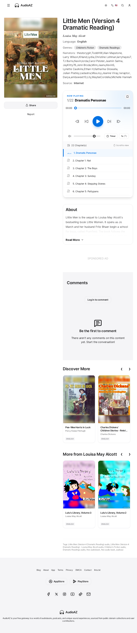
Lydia (91, 57)
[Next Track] (118, 121)
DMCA (79, 570)
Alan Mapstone (112, 53)
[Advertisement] (98, 258)
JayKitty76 (69, 65)
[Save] (127, 96)
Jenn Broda (84, 65)
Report (30, 114)
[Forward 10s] (109, 121)
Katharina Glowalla (105, 69)
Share (32, 105)
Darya (66, 77)
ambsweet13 (78, 77)
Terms (60, 570)
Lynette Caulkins (73, 69)
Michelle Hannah (121, 77)
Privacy (69, 570)
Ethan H (89, 69)
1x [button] (122, 136)
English (82, 41)
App (53, 570)
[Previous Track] (77, 121)
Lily (89, 77)
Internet (79, 83)
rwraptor (124, 73)
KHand (83, 57)
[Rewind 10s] (86, 121)
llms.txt (97, 570)
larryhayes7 (124, 57)
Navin (77, 61)
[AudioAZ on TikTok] (80, 594)
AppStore (59, 581)
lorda (85, 61)
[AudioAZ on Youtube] (72, 594)
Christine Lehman (105, 57)
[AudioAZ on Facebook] (48, 594)
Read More (73, 239)
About (46, 570)
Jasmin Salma (113, 61)
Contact (88, 570)
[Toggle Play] (98, 121)
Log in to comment (98, 299)
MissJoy (97, 73)
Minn (94, 65)
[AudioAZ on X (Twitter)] (56, 594)
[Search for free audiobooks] (122, 5)
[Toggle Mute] (69, 136)
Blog (39, 570)
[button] (8, 5)
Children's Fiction (85, 47)
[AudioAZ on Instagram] (64, 594)
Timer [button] (112, 136)
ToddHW (97, 53)
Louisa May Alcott (74, 36)
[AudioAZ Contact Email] (88, 594)
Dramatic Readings (109, 47)
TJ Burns (68, 61)
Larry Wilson (70, 57)
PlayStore (83, 581)
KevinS (110, 65)
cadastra (85, 73)
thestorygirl (84, 53)
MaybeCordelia (101, 77)
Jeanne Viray (110, 73)
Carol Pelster (97, 61)
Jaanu (101, 65)
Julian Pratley (71, 73)
